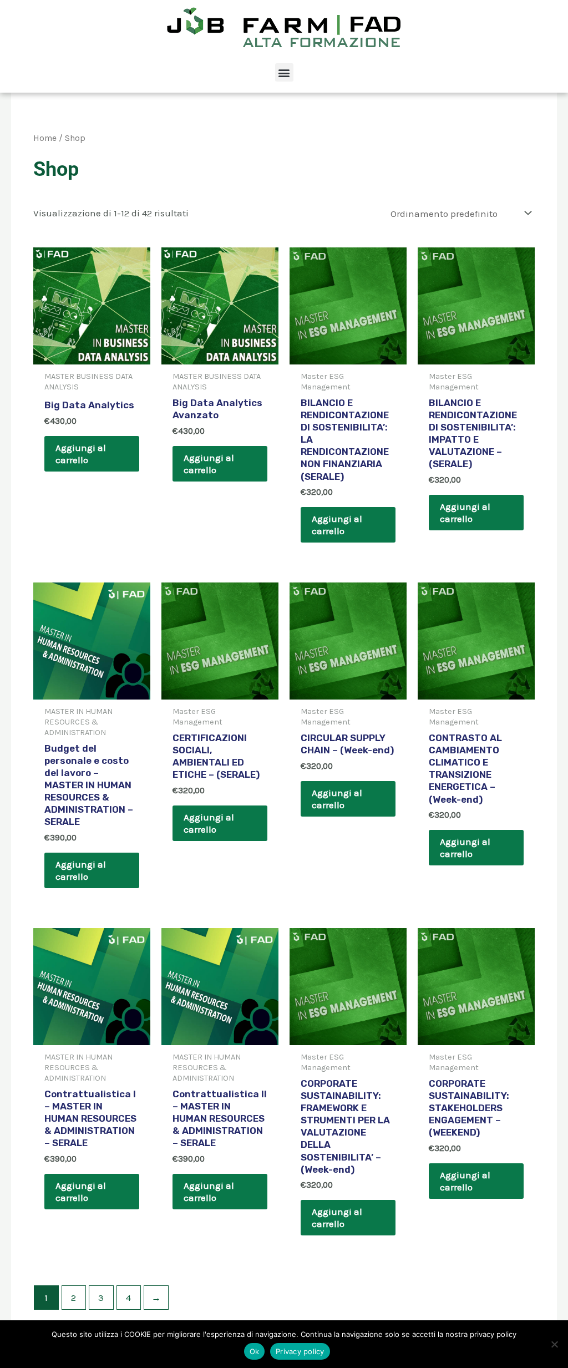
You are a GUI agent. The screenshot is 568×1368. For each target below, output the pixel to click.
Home (45, 138)
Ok (255, 1351)
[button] (284, 72)
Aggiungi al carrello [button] (80, 453)
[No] (554, 1344)
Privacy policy (300, 1351)
